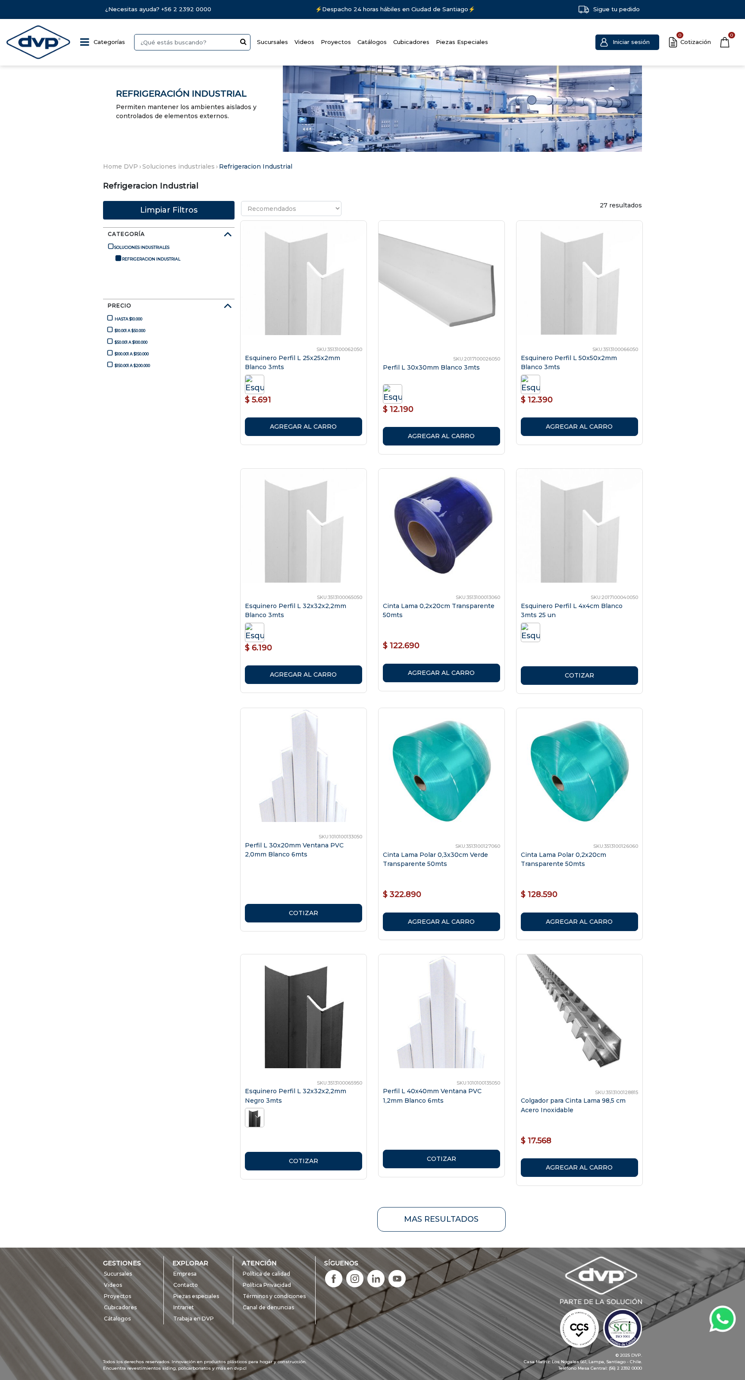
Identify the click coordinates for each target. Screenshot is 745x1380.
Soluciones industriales (178, 166)
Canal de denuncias (268, 1307)
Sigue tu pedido (616, 9)
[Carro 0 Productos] (725, 42)
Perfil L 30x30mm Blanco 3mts (431, 367)
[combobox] (192, 42)
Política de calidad (266, 1273)
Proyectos (336, 41)
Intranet (183, 1307)
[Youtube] (397, 1278)
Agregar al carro (303, 426)
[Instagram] (354, 1278)
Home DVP (120, 166)
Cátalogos (117, 1318)
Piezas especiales (196, 1296)
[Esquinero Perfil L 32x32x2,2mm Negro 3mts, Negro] (256, 1117)
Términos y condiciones (274, 1296)
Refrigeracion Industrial (255, 166)
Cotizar (579, 675)
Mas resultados (441, 1219)
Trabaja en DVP (193, 1318)
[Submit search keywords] (243, 41)
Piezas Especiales (462, 41)
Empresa (185, 1273)
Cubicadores (411, 41)
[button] (627, 42)
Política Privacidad (267, 1285)
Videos (304, 41)
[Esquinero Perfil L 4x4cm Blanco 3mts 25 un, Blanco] (532, 632)
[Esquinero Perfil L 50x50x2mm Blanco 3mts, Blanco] (532, 384)
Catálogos (372, 41)
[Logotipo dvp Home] (38, 42)
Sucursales (272, 41)
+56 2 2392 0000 (186, 9)
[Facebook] (333, 1278)
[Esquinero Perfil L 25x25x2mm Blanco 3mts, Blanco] (256, 384)
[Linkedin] (376, 1278)
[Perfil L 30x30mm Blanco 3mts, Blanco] (394, 393)
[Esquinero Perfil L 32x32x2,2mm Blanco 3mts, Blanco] (256, 632)
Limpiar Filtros (168, 210)
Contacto (185, 1285)
